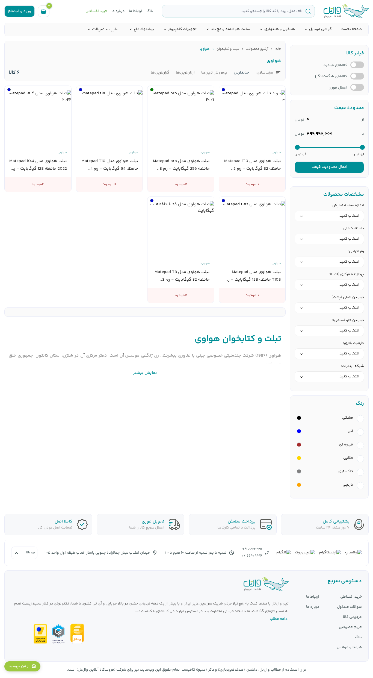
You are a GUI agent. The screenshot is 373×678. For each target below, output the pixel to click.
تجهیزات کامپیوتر (182, 29)
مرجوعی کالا (352, 617)
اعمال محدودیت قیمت (329, 167)
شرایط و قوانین (349, 647)
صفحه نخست (351, 29)
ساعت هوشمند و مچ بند (230, 29)
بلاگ (149, 11)
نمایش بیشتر (145, 372)
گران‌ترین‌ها (160, 73)
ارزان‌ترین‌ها (185, 73)
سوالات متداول (349, 607)
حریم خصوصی (350, 627)
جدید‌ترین (241, 73)
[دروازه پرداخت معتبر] (40, 634)
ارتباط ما (135, 11)
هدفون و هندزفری (279, 29)
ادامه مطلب (279, 619)
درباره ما (118, 11)
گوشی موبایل (320, 29)
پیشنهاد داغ (144, 29)
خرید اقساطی (96, 11)
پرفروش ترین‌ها (214, 73)
